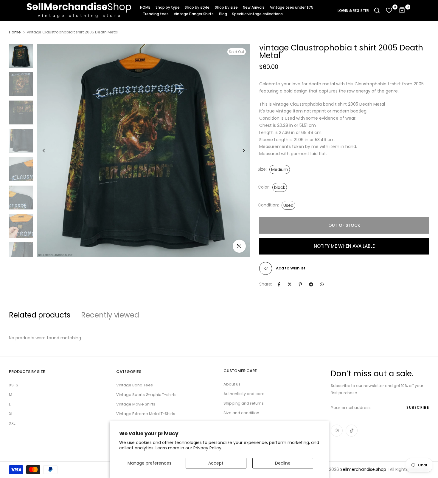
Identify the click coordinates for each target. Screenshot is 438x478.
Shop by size (226, 7)
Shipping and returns (243, 403)
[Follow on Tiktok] (352, 431)
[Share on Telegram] (311, 284)
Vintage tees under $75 (291, 7)
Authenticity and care (244, 394)
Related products (39, 315)
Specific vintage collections (257, 13)
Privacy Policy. (207, 448)
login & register (353, 11)
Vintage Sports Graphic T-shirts (146, 394)
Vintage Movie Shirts (135, 404)
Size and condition (241, 413)
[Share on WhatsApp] (321, 284)
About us (231, 384)
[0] (389, 10)
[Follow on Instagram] (337, 431)
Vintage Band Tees (134, 385)
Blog (223, 13)
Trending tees (156, 13)
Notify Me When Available (344, 246)
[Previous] (48, 150)
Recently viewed (110, 315)
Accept (215, 463)
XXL (12, 423)
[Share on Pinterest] (300, 284)
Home (15, 32)
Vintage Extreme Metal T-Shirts (145, 414)
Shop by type (168, 7)
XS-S (13, 385)
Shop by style (197, 7)
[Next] (239, 150)
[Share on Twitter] (289, 284)
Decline (283, 463)
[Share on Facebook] (279, 284)
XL (11, 414)
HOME (145, 7)
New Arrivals (254, 7)
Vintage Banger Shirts (194, 13)
